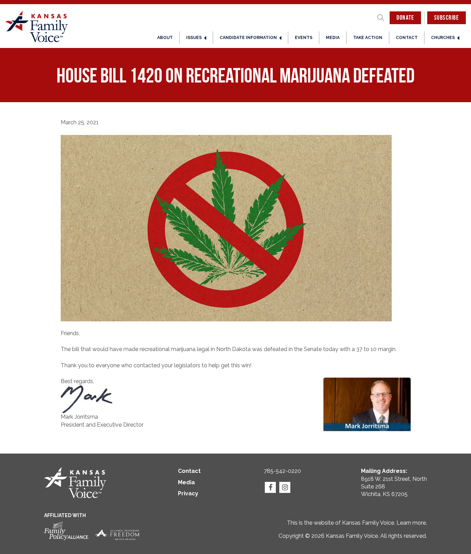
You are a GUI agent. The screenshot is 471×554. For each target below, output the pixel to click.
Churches (443, 37)
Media (333, 37)
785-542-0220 (282, 471)
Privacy (188, 493)
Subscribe (446, 17)
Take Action (367, 37)
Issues (194, 37)
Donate (405, 17)
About (165, 37)
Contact (407, 37)
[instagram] (284, 487)
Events (303, 37)
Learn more (411, 522)
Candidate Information (248, 37)
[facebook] (270, 487)
